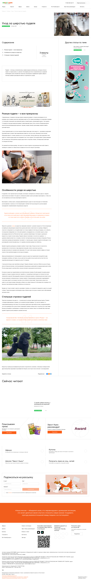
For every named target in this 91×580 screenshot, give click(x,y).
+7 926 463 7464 (17, 567)
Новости (12, 6)
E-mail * (5, 481)
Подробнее (54, 432)
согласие (10, 492)
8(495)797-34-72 (10, 559)
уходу (13, 226)
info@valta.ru (35, 559)
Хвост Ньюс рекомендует (69, 6)
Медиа (3, 6)
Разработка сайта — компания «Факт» (83, 577)
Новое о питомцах (26, 525)
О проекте (44, 6)
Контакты (82, 6)
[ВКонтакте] (47, 374)
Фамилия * (6, 486)
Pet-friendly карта (55, 6)
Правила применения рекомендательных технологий (14, 578)
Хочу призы (9, 432)
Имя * (23, 481)
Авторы (24, 537)
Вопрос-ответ (25, 531)
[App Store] (38, 532)
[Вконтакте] (55, 533)
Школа (27, 6)
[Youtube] (59, 533)
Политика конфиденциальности (9, 575)
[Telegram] (51, 374)
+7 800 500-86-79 (69, 3)
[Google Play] (42, 532)
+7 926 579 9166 (20, 566)
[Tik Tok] (59, 537)
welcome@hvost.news (30, 563)
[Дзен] (55, 537)
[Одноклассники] (49, 374)
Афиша (20, 6)
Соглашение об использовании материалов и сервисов (15, 576)
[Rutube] (63, 537)
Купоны (35, 6)
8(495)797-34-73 (18, 559)
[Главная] (7, 3)
